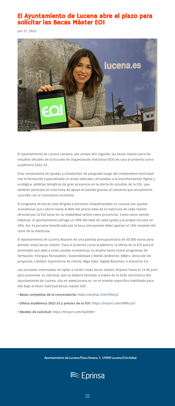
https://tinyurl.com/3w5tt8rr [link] (73, 312)
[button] (87, 395)
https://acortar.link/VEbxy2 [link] (97, 294)
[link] (87, 380)
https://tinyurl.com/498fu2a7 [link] (114, 303)
